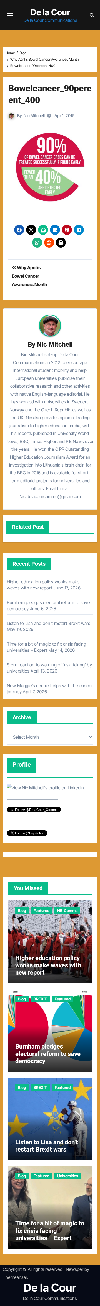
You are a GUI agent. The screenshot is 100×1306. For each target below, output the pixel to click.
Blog (22, 910)
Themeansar (15, 1277)
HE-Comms (67, 910)
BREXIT (40, 998)
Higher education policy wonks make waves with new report (48, 965)
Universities (67, 1175)
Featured (41, 910)
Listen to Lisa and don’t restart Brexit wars (49, 623)
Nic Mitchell (34, 115)
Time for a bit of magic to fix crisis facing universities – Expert (49, 1230)
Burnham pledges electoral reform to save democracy (48, 1054)
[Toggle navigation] (10, 15)
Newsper (74, 1269)
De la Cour (50, 12)
